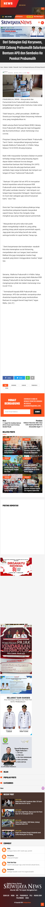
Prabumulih (34, 385)
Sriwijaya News (27, 902)
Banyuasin (27, 458)
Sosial (6, 388)
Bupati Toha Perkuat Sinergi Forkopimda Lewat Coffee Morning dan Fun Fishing (28, 833)
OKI (17, 896)
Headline (24, 385)
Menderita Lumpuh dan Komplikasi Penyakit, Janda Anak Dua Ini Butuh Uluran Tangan (31, 468)
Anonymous (10, 856)
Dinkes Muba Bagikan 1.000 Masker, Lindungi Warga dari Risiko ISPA (27, 823)
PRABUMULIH (24, 896)
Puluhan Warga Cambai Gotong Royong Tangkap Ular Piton (11, 469)
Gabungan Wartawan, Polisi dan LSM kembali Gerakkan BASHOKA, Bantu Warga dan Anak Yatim (32, 449)
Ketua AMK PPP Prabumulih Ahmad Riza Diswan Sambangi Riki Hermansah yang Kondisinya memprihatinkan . (12, 448)
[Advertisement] (22, 324)
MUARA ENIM (38, 896)
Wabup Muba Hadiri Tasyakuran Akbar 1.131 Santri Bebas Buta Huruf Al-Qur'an (28, 802)
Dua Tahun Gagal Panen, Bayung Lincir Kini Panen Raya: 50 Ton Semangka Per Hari (28, 813)
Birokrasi (13, 385)
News (1, 788)
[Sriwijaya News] (22, 891)
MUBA (12, 896)
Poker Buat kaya (11, 863)
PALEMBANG (20, 898)
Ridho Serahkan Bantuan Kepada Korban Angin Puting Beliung (11, 488)
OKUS (27, 898)
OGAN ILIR (6, 896)
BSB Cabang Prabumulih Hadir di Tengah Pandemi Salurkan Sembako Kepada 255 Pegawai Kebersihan (32, 487)
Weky (8, 849)
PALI (31, 896)
